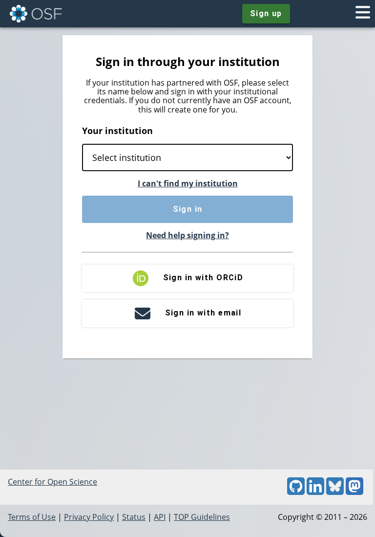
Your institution (117, 130)
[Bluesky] (335, 492)
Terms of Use (32, 517)
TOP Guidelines (202, 517)
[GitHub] (296, 492)
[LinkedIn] (315, 492)
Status (134, 517)
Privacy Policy (89, 517)
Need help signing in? (187, 235)
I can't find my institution (188, 183)
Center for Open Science (52, 481)
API (160, 517)
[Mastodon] (354, 492)
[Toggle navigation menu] (363, 13)
